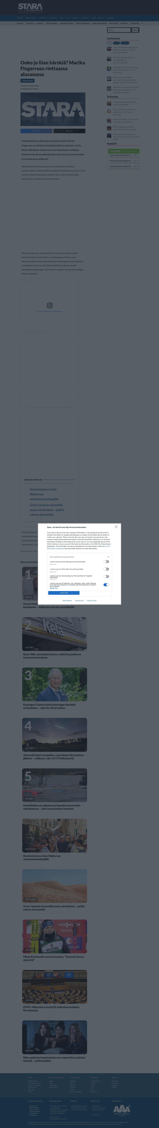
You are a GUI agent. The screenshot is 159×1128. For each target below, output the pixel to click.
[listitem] (79, 557)
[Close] (117, 527)
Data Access (79, 600)
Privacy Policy (91, 600)
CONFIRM (64, 593)
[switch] (106, 561)
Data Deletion (67, 600)
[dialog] (79, 564)
